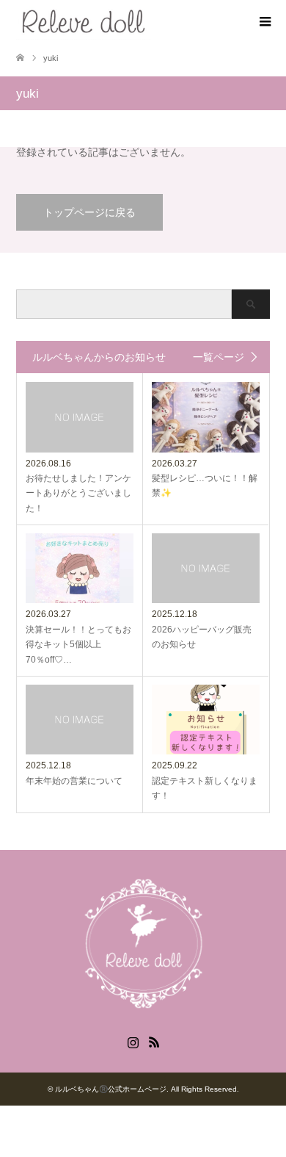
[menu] (264, 22)
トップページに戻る (89, 212)
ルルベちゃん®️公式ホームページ (110, 1089)
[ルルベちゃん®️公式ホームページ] (151, 21)
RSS (154, 1041)
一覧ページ (218, 357)
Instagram (133, 1041)
